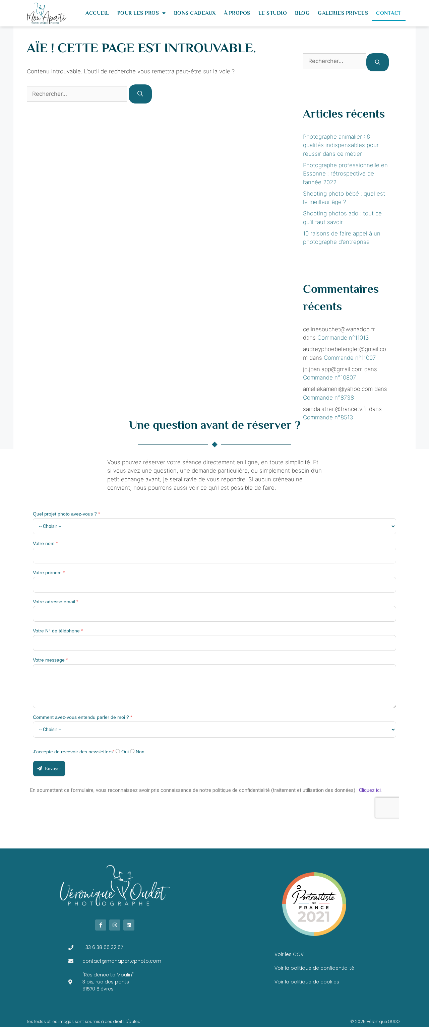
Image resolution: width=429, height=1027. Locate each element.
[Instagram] (114, 925)
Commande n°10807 (329, 377)
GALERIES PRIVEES (343, 13)
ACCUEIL (97, 13)
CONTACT (389, 13)
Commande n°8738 (328, 397)
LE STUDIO (272, 13)
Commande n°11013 (343, 337)
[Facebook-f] (100, 925)
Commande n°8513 (328, 417)
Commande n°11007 (350, 357)
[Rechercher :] (78, 93)
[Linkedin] (128, 925)
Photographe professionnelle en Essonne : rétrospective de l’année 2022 (345, 174)
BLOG (302, 13)
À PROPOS (237, 13)
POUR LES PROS (138, 13)
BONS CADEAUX (195, 13)
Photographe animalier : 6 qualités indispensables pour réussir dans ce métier (341, 145)
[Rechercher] (140, 94)
